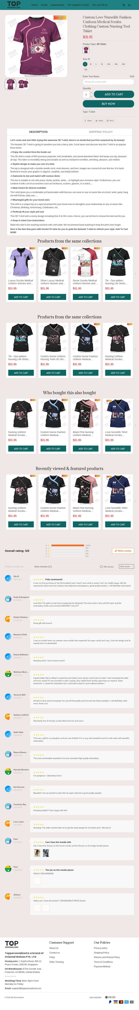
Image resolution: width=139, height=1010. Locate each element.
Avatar (44, 5)
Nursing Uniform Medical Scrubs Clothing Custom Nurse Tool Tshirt (117, 358)
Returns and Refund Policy (107, 957)
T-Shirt (92, 112)
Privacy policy (100, 948)
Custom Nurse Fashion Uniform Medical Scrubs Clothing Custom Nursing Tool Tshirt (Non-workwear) (85, 358)
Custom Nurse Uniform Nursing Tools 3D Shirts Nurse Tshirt (53, 358)
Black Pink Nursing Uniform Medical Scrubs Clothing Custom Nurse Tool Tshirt (83, 434)
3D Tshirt (101, 44)
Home (35, 5)
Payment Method (102, 966)
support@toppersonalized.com (26, 988)
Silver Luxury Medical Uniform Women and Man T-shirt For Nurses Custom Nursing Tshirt (53, 282)
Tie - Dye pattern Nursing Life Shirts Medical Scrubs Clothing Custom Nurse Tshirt (117, 282)
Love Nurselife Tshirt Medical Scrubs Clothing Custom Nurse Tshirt (117, 434)
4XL (123, 64)
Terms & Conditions (103, 962)
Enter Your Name (91, 76)
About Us (53, 948)
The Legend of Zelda (78, 5)
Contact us (54, 953)
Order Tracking (56, 962)
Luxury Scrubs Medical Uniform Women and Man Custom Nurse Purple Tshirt (20, 282)
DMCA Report (96, 998)
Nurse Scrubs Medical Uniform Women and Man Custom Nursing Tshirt (85, 282)
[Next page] (136, 274)
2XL (108, 64)
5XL (86, 70)
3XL (116, 64)
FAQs (52, 957)
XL (102, 64)
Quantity (87, 88)
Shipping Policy (101, 953)
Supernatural (57, 5)
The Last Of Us (99, 5)
